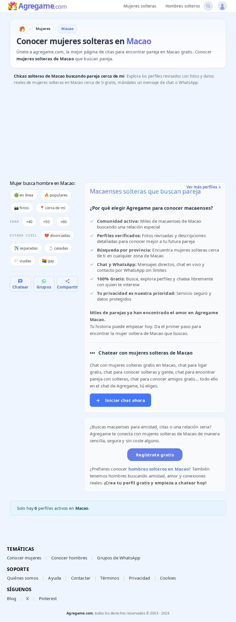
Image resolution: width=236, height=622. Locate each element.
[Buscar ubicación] (208, 6)
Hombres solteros (182, 6)
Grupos (44, 287)
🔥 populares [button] (56, 195)
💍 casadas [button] (58, 248)
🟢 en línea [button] (23, 195)
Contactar (80, 578)
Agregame (42, 6)
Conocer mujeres (24, 558)
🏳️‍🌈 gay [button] (48, 260)
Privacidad (139, 578)
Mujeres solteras (139, 6)
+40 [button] (29, 221)
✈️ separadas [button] (26, 248)
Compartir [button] (67, 287)
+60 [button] (63, 221)
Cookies (168, 578)
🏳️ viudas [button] (22, 260)
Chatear (20, 287)
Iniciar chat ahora (120, 400)
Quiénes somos (22, 578)
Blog (11, 598)
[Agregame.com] (22, 29)
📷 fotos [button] (21, 207)
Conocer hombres (69, 558)
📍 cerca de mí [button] (52, 207)
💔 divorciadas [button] (57, 235)
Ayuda (54, 578)
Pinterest (48, 598)
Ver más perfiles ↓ (204, 187)
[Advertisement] (118, 133)
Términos (109, 578)
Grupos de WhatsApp (118, 558)
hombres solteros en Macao (158, 469)
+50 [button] (46, 221)
